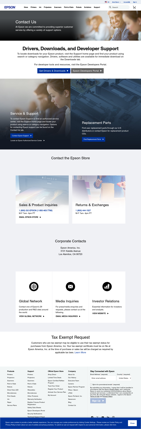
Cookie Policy (114, 422)
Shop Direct (52, 374)
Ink (8, 399)
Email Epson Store (28, 217)
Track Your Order (54, 386)
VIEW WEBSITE (99, 313)
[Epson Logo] (10, 7)
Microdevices (11, 393)
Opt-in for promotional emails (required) (106, 384)
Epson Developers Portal (36, 410)
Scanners (10, 381)
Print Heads (11, 396)
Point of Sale (11, 384)
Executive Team (73, 381)
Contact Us (72, 405)
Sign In (135, 2)
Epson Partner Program (76, 387)
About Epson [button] (115, 2)
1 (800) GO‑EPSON (28, 210)
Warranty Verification (35, 399)
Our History (72, 377)
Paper (9, 402)
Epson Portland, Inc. (75, 396)
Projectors (10, 377)
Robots (9, 387)
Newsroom (72, 399)
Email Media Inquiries (67, 316)
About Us (71, 374)
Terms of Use (94, 396)
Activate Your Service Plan (57, 392)
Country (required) (123, 374)
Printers (10, 374)
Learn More (80, 352)
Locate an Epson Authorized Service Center (26, 140)
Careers (71, 384)
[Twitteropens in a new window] (97, 417)
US (108, 2)
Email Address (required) (99, 374)
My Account (52, 395)
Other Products (33, 396)
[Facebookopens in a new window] (92, 417)
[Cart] (134, 7)
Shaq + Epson (73, 390)
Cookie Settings (90, 422)
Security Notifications (35, 414)
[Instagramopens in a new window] (113, 417)
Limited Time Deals (54, 377)
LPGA (70, 393)
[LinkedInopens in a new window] (108, 417)
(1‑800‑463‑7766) (44, 210)
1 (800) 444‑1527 (83, 210)
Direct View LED (12, 390)
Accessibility (127, 2)
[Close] (132, 423)
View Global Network (30, 316)
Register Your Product (55, 389)
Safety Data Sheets (34, 407)
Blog (69, 402)
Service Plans (12, 405)
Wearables (31, 390)
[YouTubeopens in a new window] (103, 417)
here (114, 425)
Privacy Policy (114, 389)
